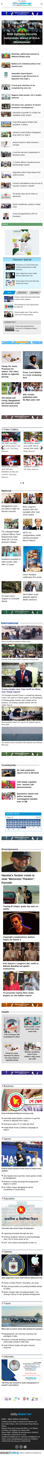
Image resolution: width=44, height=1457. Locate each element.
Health (5, 1012)
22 (8, 827)
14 (38, 823)
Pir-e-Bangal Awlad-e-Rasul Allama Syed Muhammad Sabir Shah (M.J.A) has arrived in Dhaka (11, 537)
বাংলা (19, 1)
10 (18, 823)
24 (18, 827)
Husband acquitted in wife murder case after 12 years (11, 562)
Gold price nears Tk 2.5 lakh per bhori (18, 1124)
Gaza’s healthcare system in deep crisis (16, 641)
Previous (3, 447)
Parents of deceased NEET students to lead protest (20, 659)
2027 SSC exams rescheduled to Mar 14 (20, 1243)
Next (41, 447)
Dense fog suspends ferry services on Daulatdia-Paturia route (26, 328)
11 (23, 823)
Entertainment (10, 849)
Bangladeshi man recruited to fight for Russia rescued (10, 508)
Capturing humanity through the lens (18, 1233)
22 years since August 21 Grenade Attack (10, 598)
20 (33, 825)
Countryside (9, 765)
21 (38, 825)
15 (8, 825)
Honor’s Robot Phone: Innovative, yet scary (21, 1283)
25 (23, 827)
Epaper (24, 1)
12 (28, 823)
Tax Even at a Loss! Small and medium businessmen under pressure (27, 267)
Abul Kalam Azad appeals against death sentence (30, 597)
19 (28, 825)
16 (13, 825)
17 (18, 825)
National (6, 490)
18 (23, 825)
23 (13, 827)
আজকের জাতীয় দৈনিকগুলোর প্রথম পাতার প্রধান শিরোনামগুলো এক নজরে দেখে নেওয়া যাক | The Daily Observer (32, 448)
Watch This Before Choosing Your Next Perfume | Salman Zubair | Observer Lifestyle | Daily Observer (11, 474)
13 (33, 823)
